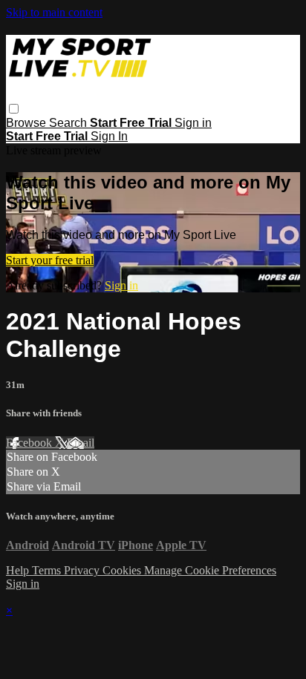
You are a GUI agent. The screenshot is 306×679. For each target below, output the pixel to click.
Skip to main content (54, 12)
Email (80, 442)
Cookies (123, 570)
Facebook (30, 442)
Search (69, 123)
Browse (27, 123)
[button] (14, 109)
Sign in (193, 123)
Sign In (109, 136)
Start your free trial (50, 260)
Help (19, 570)
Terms (48, 570)
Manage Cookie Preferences (210, 570)
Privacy (83, 570)
